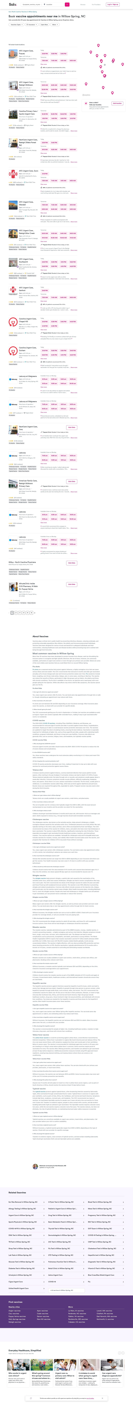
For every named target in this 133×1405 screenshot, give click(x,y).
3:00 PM (45, 54)
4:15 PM (45, 326)
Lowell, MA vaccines (104, 1311)
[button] (112, 93)
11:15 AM (73, 238)
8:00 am (54, 404)
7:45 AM (54, 60)
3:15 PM (44, 174)
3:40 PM (54, 143)
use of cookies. (90, 1398)
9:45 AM (63, 149)
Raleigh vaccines (15, 1322)
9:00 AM (63, 85)
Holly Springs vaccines (17, 1319)
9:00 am (73, 379)
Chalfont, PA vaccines (105, 1313)
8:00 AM (45, 85)
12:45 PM (63, 114)
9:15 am (44, 383)
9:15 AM (63, 209)
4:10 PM (63, 266)
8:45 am (63, 379)
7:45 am (45, 404)
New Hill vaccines (43, 1319)
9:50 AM (73, 149)
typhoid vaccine (40, 1091)
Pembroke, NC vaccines (77, 1313)
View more (44, 64)
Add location (117, 103)
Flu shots (36, 669)
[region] (104, 69)
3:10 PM (63, 262)
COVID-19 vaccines (49, 723)
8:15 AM (63, 60)
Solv (10, 12)
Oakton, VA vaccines (76, 1316)
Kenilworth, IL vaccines (105, 1319)
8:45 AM (54, 209)
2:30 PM (63, 89)
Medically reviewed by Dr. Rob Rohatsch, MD (52, 1166)
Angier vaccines (14, 1311)
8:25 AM (54, 149)
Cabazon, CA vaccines (76, 1322)
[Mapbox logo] (86, 95)
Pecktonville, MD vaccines (78, 1319)
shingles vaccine (40, 878)
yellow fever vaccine (42, 1038)
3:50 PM (54, 266)
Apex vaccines (42, 1311)
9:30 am (54, 383)
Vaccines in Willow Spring (29, 12)
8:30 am (54, 379)
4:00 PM (73, 322)
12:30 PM (45, 89)
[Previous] (119, 1353)
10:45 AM (63, 238)
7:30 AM (45, 60)
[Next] (123, 1353)
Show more (74, 131)
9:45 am (63, 383)
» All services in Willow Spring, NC (61, 1290)
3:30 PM (54, 54)
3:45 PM (63, 54)
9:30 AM (73, 209)
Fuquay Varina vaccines (17, 1316)
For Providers (96, 4)
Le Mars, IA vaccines (76, 1311)
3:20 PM (73, 262)
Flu (87, 674)
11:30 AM (73, 85)
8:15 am (44, 379)
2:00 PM (54, 89)
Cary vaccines (14, 1313)
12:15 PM (45, 114)
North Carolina (16, 12)
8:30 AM (73, 60)
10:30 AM (54, 238)
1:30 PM (45, 118)
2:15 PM (72, 118)
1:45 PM (54, 118)
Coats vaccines (42, 1313)
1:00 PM (72, 114)
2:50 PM (45, 262)
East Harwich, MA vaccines (107, 1316)
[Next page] (34, 613)
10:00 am (73, 383)
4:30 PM (54, 326)
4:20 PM (73, 266)
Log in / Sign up (112, 4)
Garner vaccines (43, 1316)
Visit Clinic (71, 427)
